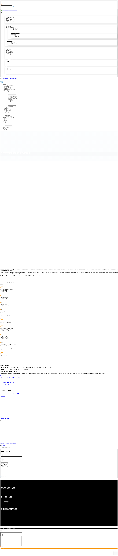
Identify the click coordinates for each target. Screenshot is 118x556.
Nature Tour (4, 375)
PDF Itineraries (6, 501)
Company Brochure (7, 502)
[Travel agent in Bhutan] (9, 10)
